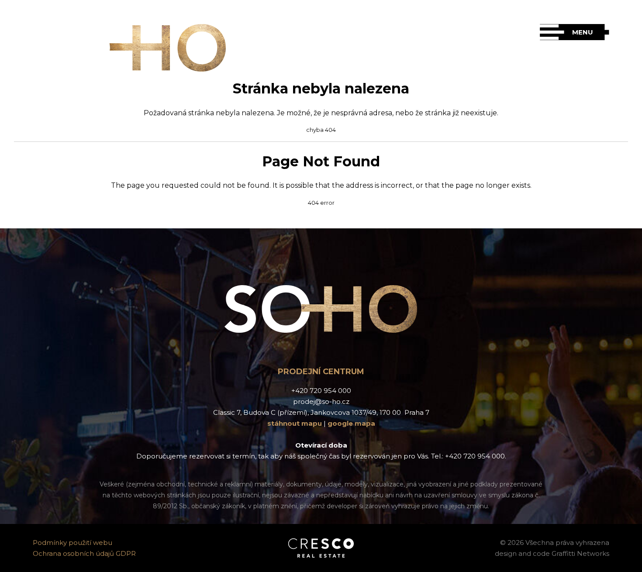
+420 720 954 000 (321, 390)
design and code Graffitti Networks (552, 553)
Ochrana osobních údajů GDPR (84, 553)
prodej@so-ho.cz (321, 401)
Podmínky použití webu (72, 542)
